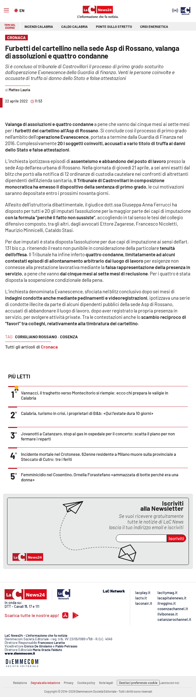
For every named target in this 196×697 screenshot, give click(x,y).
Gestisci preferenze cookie (138, 683)
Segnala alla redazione (45, 682)
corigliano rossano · (37, 336)
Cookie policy (86, 682)
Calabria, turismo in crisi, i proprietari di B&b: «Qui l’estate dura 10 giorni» (87, 413)
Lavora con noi (169, 682)
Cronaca (49, 347)
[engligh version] (16, 10)
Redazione (20, 682)
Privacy (69, 682)
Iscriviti (176, 538)
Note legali (106, 682)
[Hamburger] (6, 10)
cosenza (69, 336)
